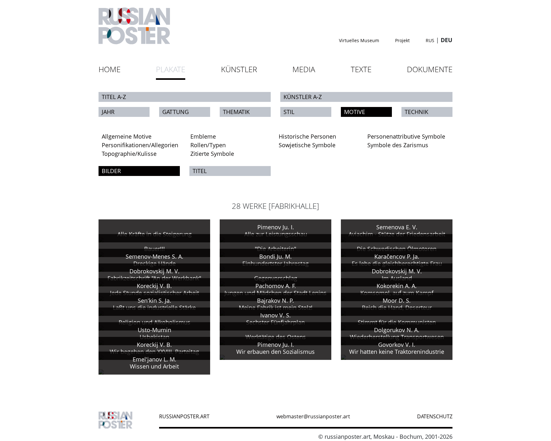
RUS (430, 40)
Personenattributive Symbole (406, 136)
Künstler (239, 69)
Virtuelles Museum (359, 40)
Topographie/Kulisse (129, 153)
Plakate (170, 69)
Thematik (236, 112)
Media (303, 69)
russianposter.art (184, 416)
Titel (200, 171)
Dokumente (429, 69)
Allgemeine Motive (126, 136)
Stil (288, 112)
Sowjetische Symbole (307, 145)
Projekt (402, 40)
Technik (416, 112)
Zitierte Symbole (212, 153)
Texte (361, 69)
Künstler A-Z (302, 97)
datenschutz (434, 416)
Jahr (108, 112)
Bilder (111, 171)
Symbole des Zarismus (397, 145)
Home (110, 69)
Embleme (203, 136)
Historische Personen (307, 136)
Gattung (175, 112)
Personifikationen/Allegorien (140, 145)
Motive (354, 112)
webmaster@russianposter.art (313, 416)
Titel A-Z (114, 97)
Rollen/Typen (208, 145)
